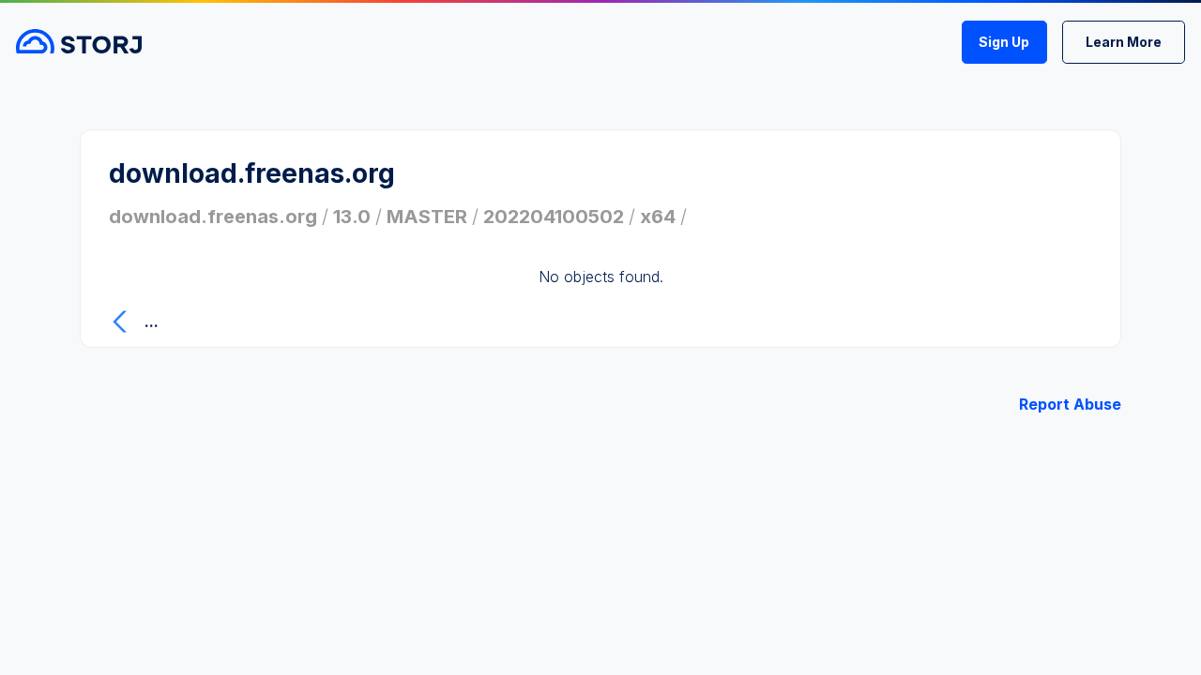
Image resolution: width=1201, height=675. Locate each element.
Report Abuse (1070, 404)
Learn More (1124, 42)
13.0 (352, 216)
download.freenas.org (213, 216)
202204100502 (553, 216)
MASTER (427, 216)
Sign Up (1004, 42)
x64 (658, 216)
